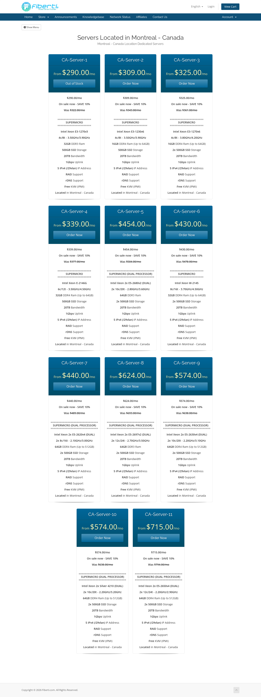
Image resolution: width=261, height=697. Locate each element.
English (196, 6)
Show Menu (32, 27)
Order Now (131, 83)
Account (228, 17)
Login (211, 6)
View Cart (230, 6)
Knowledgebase (93, 17)
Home (28, 17)
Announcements (66, 17)
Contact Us (160, 17)
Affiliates (141, 17)
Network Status (120, 17)
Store (42, 17)
